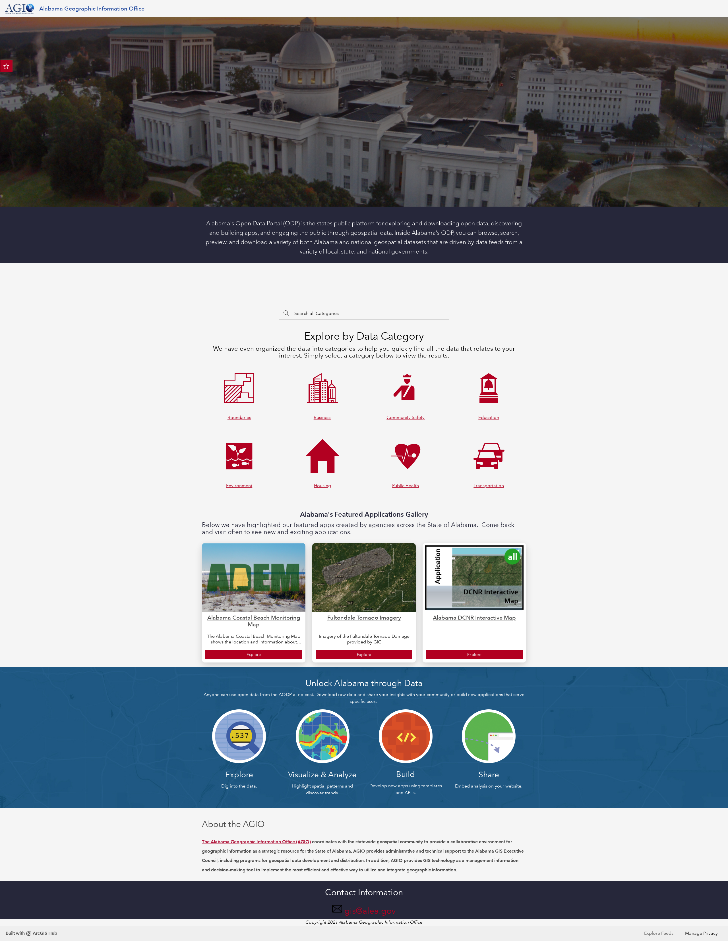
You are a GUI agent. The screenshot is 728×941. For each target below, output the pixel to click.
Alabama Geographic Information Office (91, 8)
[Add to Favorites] (6, 66)
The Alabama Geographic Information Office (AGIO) (256, 841)
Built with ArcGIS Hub (31, 933)
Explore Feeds (658, 933)
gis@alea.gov (370, 911)
